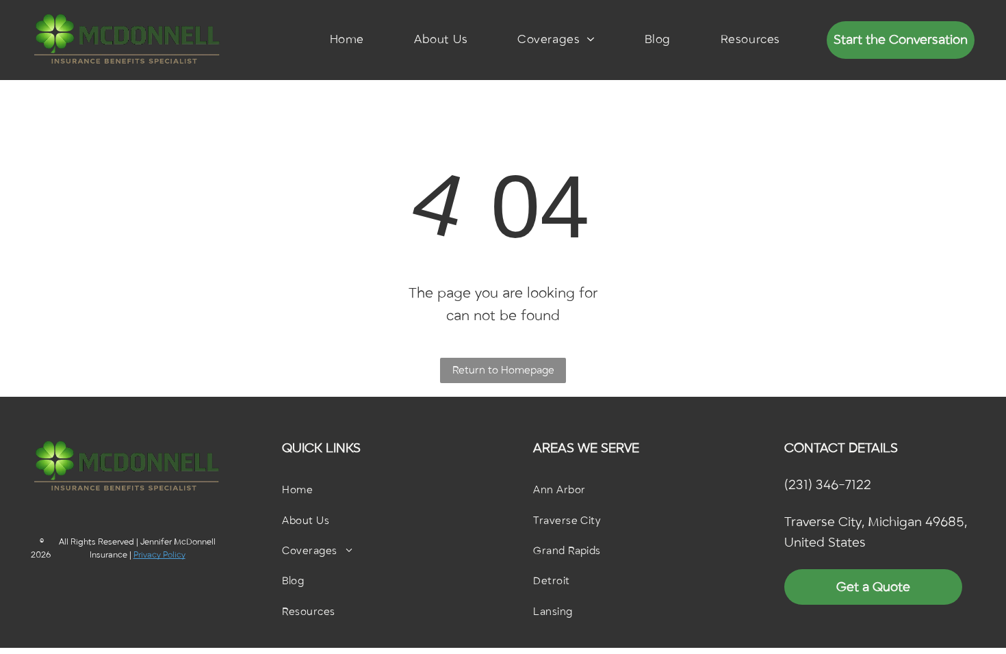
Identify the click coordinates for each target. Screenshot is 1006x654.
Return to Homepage (503, 370)
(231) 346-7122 (827, 485)
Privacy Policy (159, 555)
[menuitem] (347, 40)
